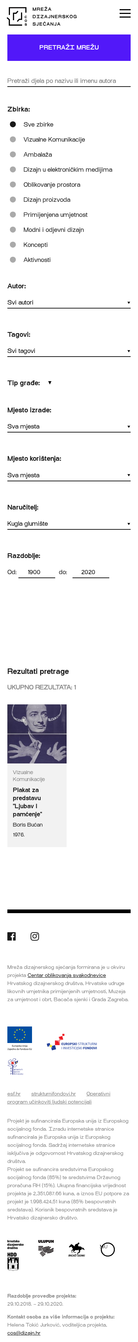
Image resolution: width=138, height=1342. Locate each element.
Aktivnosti (37, 259)
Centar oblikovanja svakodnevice (67, 975)
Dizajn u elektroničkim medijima (68, 169)
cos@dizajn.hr (23, 1333)
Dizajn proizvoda (47, 199)
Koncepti (36, 244)
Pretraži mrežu (69, 47)
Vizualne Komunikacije (54, 139)
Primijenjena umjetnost (56, 214)
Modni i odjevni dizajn (54, 229)
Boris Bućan (28, 825)
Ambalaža (38, 154)
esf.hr (14, 1094)
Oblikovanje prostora (52, 184)
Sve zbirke (38, 124)
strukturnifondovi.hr (53, 1094)
